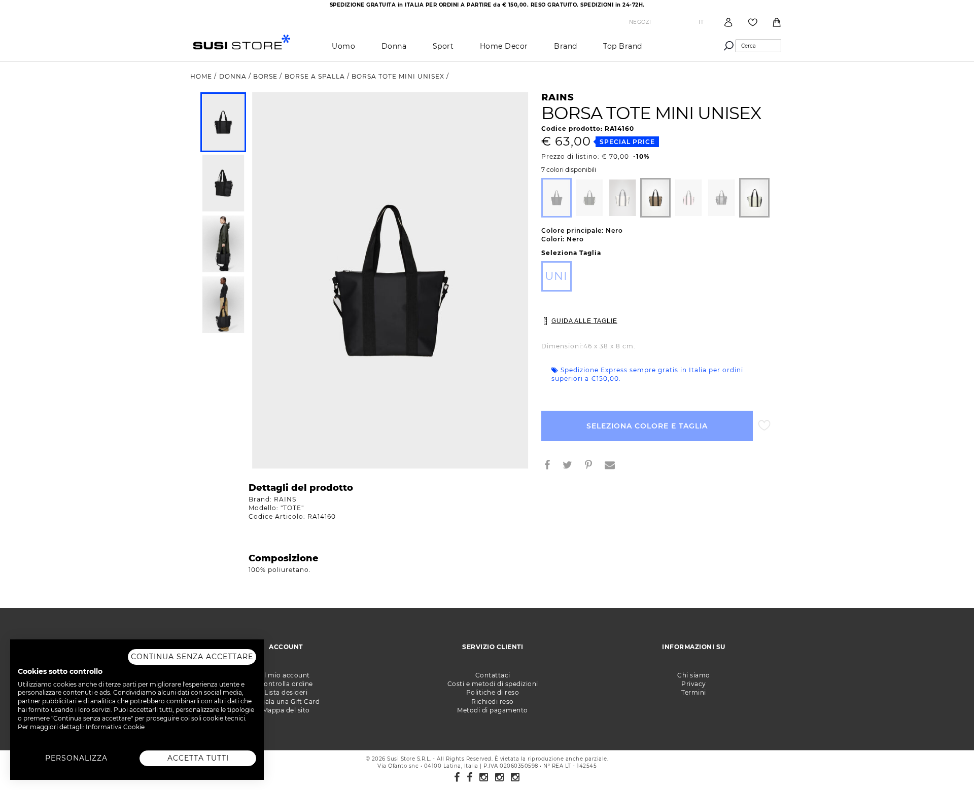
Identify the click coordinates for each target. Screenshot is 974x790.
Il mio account (286, 675)
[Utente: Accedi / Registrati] (728, 22)
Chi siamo (693, 675)
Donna (394, 46)
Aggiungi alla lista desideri (764, 425)
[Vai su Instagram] (484, 777)
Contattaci (492, 675)
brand (565, 46)
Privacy (693, 684)
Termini (693, 692)
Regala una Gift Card (286, 701)
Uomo (343, 46)
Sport (443, 46)
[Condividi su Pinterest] (592, 466)
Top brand (622, 46)
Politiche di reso (492, 692)
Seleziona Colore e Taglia (647, 425)
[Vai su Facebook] (457, 777)
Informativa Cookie (115, 727)
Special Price (627, 142)
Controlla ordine (286, 684)
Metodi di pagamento (492, 710)
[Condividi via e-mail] (614, 466)
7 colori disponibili (568, 170)
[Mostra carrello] (776, 22)
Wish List (753, 22)
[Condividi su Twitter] (571, 466)
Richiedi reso (492, 701)
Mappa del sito (286, 710)
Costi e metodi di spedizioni (492, 684)
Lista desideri (285, 692)
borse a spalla (316, 76)
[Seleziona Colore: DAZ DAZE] (754, 198)
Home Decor (504, 46)
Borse (266, 76)
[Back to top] (945, 761)
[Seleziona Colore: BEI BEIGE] (655, 198)
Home (202, 76)
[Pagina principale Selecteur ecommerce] (242, 41)
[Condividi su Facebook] (551, 466)
